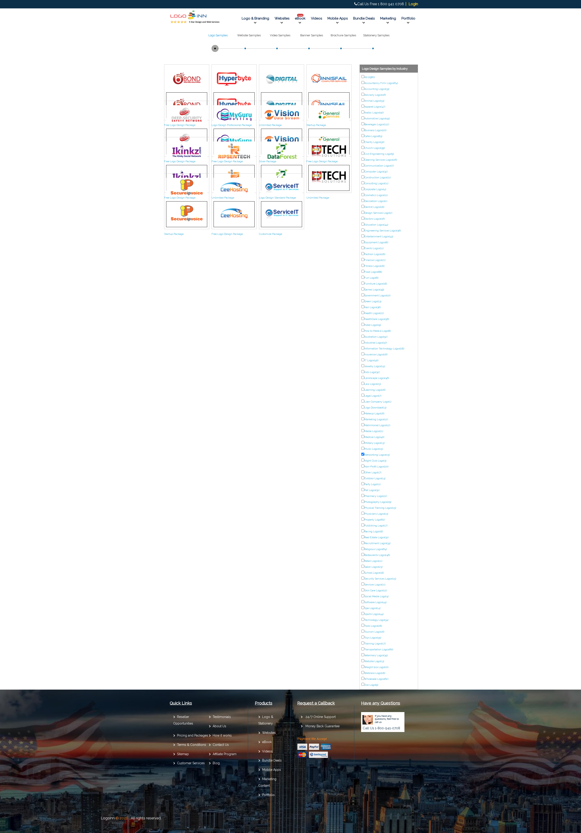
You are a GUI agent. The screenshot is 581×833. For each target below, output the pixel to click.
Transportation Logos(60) (378, 649)
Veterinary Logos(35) (376, 655)
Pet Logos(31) (371, 490)
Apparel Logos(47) (374, 106)
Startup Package (316, 125)
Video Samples (280, 35)
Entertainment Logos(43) (378, 236)
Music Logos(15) (373, 448)
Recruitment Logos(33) (377, 543)
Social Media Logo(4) (376, 596)
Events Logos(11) (374, 248)
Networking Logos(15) (377, 454)
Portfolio (408, 18)
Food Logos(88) (373, 271)
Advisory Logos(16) (375, 94)
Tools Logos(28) (373, 625)
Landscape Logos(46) (376, 378)
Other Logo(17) (372, 472)
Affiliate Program (224, 754)
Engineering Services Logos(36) (382, 230)
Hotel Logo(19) (372, 325)
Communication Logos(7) (379, 165)
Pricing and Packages (192, 735)
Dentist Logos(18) (374, 207)
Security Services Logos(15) (380, 578)
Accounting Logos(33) (376, 89)
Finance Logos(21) (374, 260)
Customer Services (191, 763)
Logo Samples (218, 35)
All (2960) (369, 77)
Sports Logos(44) (374, 614)
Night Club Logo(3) (375, 460)
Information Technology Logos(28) (384, 348)
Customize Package (270, 234)
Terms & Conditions (191, 745)
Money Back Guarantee (322, 726)
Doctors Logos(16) (374, 218)
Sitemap (183, 754)
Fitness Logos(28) (374, 266)
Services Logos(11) (374, 584)
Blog (216, 763)
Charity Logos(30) (374, 142)
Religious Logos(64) (375, 549)
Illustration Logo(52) (375, 336)
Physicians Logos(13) (376, 513)
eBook (300, 18)
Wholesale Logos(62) (376, 679)
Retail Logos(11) (373, 561)
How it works (222, 735)
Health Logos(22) (374, 313)
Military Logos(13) (374, 443)
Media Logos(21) (373, 431)
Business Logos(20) (375, 130)
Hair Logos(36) (372, 307)
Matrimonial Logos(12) (377, 425)
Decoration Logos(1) (375, 201)
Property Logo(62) (374, 519)
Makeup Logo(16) (374, 413)
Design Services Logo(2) (378, 212)
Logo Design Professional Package (232, 125)
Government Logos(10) (377, 295)
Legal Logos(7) (372, 395)
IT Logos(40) (371, 360)
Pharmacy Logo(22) (375, 496)
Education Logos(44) (376, 224)
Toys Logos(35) (372, 637)
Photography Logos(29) (377, 502)
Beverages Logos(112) (376, 124)
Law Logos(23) (372, 384)
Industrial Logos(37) (375, 342)
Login (413, 4)
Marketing (388, 18)
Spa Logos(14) (372, 608)
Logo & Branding (255, 18)
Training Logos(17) (375, 643)
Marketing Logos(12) (376, 419)
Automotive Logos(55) (377, 118)
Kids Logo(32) (372, 372)
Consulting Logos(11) (376, 183)
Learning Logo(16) (374, 389)
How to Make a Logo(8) (377, 330)
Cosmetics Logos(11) (376, 195)
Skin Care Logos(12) (375, 590)
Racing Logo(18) (373, 531)
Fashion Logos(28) (374, 254)
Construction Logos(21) (377, 177)
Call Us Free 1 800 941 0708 (380, 4)
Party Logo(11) (372, 484)
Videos (316, 18)
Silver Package (267, 161)
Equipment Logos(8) (376, 242)
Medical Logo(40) (374, 437)
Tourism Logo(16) (374, 631)
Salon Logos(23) (373, 566)
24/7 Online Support (320, 717)
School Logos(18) (374, 572)
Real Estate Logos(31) (376, 537)
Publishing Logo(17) (375, 525)
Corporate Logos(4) (375, 189)
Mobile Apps (337, 18)
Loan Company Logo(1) (377, 401)
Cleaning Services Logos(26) (380, 159)
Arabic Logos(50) (374, 112)
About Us (219, 726)
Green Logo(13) (372, 301)
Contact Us (221, 745)
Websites (282, 18)
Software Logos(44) (375, 602)
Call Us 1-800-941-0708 (381, 728)
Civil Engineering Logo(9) (379, 153)
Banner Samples (311, 35)
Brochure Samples (343, 35)
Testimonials (222, 717)
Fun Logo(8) (371, 277)
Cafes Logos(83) (373, 136)
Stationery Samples (376, 35)
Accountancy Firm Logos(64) (381, 83)
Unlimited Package (270, 125)
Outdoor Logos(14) (374, 478)
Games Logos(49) (374, 289)
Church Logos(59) (374, 148)
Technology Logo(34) (376, 620)
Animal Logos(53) (374, 100)
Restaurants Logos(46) (377, 555)
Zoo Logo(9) (371, 684)
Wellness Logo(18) (374, 673)
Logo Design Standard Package (277, 197)
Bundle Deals (364, 18)
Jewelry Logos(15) (374, 366)
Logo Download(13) (375, 407)
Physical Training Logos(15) (380, 507)
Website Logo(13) (374, 661)
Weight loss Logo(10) (376, 667)
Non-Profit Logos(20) (376, 466)
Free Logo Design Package (179, 125)
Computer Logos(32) (376, 171)
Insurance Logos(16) (375, 354)
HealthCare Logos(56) (376, 319)
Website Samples (249, 35)
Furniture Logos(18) (375, 283)
